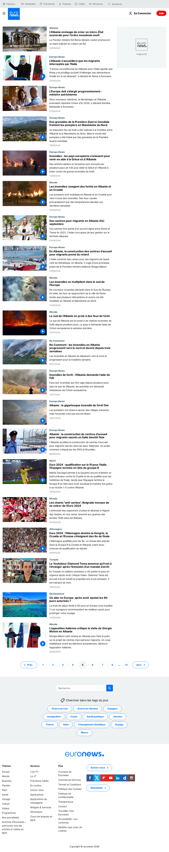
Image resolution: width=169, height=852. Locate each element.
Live (161, 13)
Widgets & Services (40, 807)
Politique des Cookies (69, 789)
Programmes (9, 812)
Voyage (119, 724)
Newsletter (97, 788)
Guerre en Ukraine (87, 708)
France (50, 724)
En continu (35, 785)
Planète (6, 785)
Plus (60, 765)
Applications (36, 794)
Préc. (30, 664)
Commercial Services (69, 779)
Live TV (34, 771)
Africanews (36, 811)
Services (35, 765)
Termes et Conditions (69, 784)
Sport (52, 460)
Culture (6, 803)
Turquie (53, 559)
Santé (5, 794)
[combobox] (126, 4)
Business (6, 780)
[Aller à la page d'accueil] (14, 14)
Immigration (54, 716)
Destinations (56, 593)
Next (4, 790)
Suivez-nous (37, 790)
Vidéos (5, 808)
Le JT (33, 776)
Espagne (112, 708)
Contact (62, 806)
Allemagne (55, 529)
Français (10, 4)
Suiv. (139, 664)
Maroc (84, 732)
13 (126, 664)
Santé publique (95, 716)
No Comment (57, 340)
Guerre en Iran (60, 708)
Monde (53, 182)
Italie (66, 724)
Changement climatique (91, 724)
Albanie (53, 28)
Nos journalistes (10, 817)
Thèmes (6, 765)
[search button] (109, 4)
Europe (6, 771)
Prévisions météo (39, 780)
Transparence (65, 801)
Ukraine (117, 716)
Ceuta (73, 716)
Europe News (57, 56)
